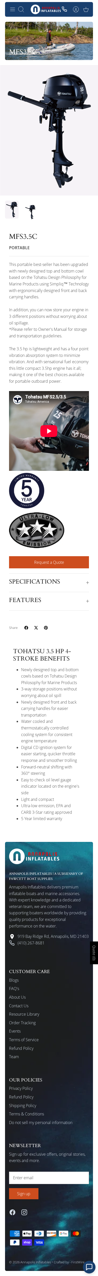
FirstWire (77, 1262)
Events (15, 1031)
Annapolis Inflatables (35, 1262)
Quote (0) (94, 952)
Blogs (14, 980)
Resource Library (24, 1014)
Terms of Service (24, 1039)
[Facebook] (12, 1212)
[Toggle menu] (12, 9)
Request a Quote (49, 562)
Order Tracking (22, 1023)
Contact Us (18, 1006)
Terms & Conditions (26, 1114)
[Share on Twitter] (36, 627)
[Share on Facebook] (26, 627)
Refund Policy (21, 1048)
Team (14, 1056)
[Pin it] (46, 627)
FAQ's (14, 988)
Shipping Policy (22, 1105)
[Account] (76, 9)
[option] (49, 130)
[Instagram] (24, 1212)
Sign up (23, 1193)
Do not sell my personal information (40, 1122)
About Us (17, 997)
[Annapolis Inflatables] (46, 9)
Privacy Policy (21, 1088)
